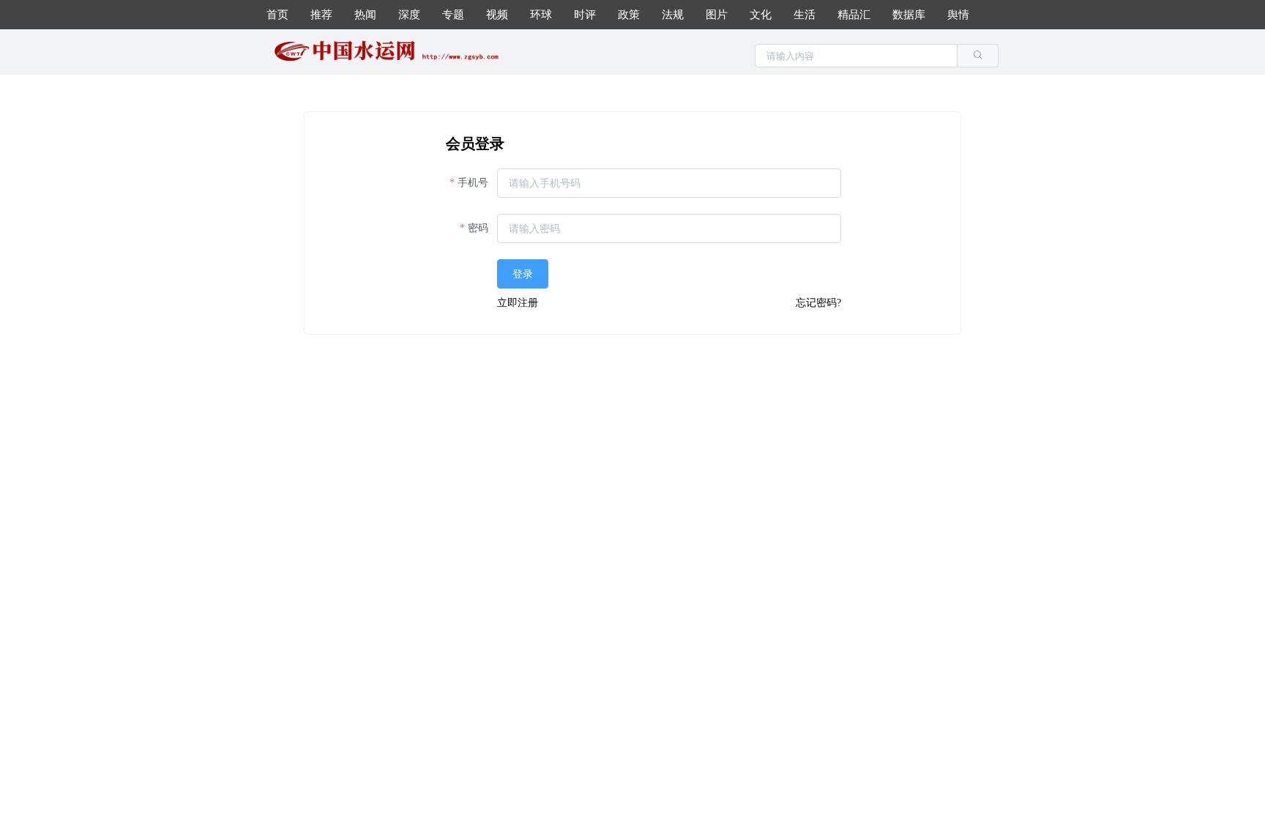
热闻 (365, 15)
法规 (673, 15)
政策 (629, 15)
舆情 (958, 15)
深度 (409, 15)
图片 (717, 15)
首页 (277, 15)
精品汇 (853, 15)
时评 (585, 15)
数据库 (908, 15)
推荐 (321, 15)
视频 (497, 15)
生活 (805, 15)
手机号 (473, 182)
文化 (761, 15)
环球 (541, 15)
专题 (453, 15)
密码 (478, 228)
